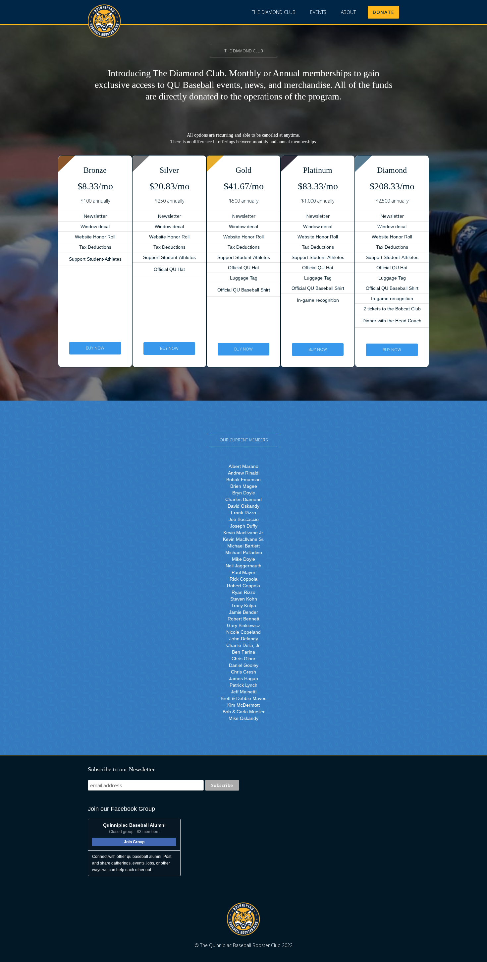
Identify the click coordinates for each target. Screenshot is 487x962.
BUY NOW (95, 348)
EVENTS (318, 12)
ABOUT (348, 12)
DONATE (383, 12)
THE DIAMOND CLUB (274, 12)
